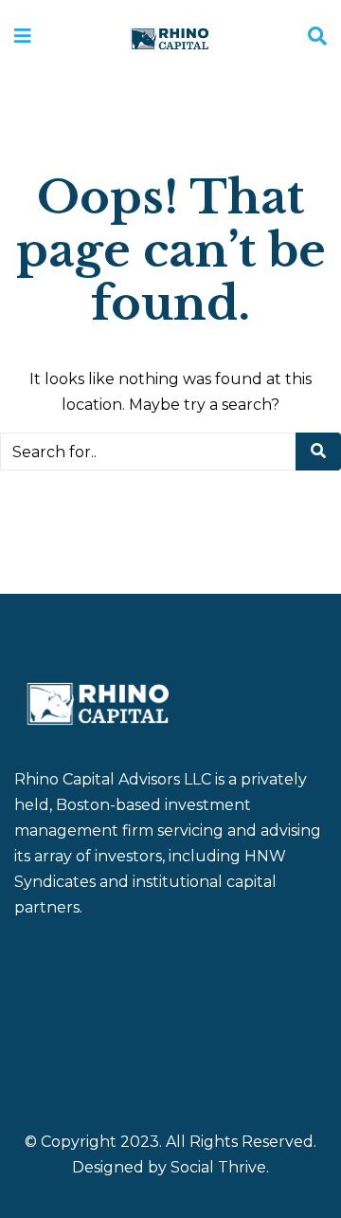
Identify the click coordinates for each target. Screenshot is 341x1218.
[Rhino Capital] (169, 37)
